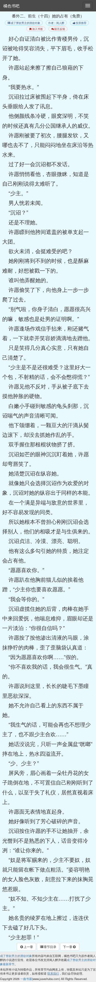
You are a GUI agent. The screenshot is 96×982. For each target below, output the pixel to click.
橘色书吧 (11, 5)
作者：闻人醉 (56, 23)
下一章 (67, 946)
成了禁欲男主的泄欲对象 (25, 23)
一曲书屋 (26, 979)
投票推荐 (81, 23)
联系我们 (53, 973)
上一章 (28, 946)
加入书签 (37, 29)
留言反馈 (59, 29)
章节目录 (50, 946)
